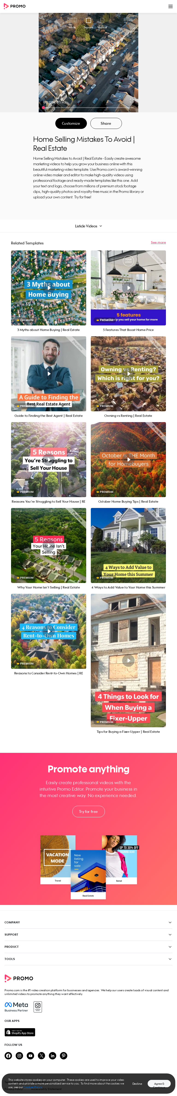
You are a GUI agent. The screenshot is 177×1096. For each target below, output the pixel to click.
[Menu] (170, 6)
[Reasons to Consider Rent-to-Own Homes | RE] (48, 631)
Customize (71, 123)
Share (106, 123)
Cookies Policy (33, 1087)
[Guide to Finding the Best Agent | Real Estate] (48, 373)
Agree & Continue (159, 1084)
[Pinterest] (63, 1056)
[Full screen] (132, 100)
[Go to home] (16, 6)
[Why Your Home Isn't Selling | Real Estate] (48, 545)
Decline (137, 1083)
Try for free (88, 811)
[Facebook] (16, 1007)
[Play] (88, 63)
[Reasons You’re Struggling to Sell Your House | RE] (48, 459)
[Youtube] (30, 1056)
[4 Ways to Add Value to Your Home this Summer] (128, 545)
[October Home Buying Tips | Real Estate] (128, 459)
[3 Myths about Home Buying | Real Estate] (48, 287)
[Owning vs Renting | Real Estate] (128, 373)
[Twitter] (41, 1056)
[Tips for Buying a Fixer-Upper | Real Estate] (128, 660)
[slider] (43, 107)
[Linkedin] (52, 1056)
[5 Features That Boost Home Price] (128, 287)
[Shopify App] (88, 1032)
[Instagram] (37, 1006)
